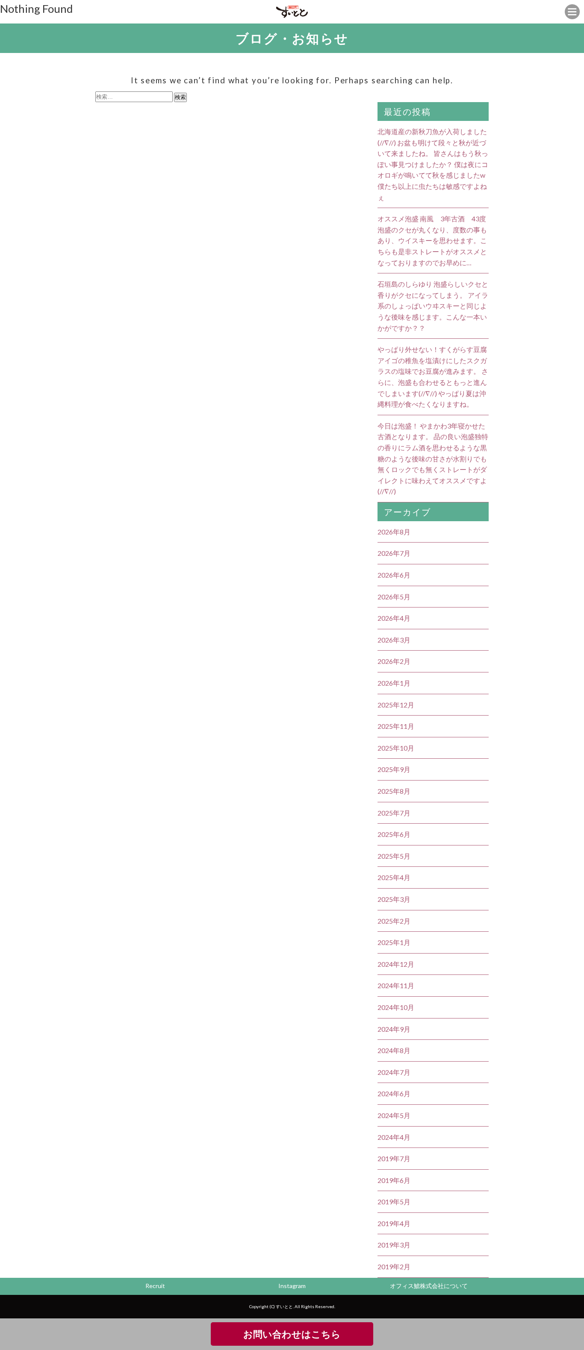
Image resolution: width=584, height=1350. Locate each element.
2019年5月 (394, 1201)
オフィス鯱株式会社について (429, 1285)
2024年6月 (394, 1093)
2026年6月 (394, 575)
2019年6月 (394, 1180)
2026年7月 (394, 553)
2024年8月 (394, 1050)
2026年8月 (394, 532)
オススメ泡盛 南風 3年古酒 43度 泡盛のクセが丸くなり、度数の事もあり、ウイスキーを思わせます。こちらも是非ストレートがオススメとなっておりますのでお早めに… (432, 240)
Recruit (155, 1285)
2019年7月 (394, 1158)
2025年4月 (394, 877)
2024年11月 (396, 985)
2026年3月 (394, 640)
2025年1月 (394, 942)
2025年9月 (394, 769)
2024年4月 (394, 1137)
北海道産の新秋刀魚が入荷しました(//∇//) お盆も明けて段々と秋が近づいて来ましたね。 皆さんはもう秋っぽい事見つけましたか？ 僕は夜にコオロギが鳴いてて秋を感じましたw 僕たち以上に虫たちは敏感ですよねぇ (433, 164)
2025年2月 (394, 921)
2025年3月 (394, 899)
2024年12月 (396, 964)
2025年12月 (396, 705)
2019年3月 (394, 1245)
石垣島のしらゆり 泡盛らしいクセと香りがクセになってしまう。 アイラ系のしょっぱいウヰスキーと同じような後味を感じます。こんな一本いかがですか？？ (433, 306)
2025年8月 (394, 791)
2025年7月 (394, 813)
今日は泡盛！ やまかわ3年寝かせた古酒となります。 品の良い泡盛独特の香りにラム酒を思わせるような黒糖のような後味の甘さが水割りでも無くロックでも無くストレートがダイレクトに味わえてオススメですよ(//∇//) (433, 459)
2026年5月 (394, 597)
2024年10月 (396, 1007)
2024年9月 (394, 1029)
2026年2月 (394, 661)
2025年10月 (396, 748)
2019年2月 (394, 1266)
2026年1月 (394, 683)
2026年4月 (394, 618)
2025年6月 (394, 834)
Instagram (292, 1285)
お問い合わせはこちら (292, 1334)
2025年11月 (396, 726)
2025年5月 (394, 856)
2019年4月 (394, 1223)
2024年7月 (394, 1072)
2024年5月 (394, 1115)
